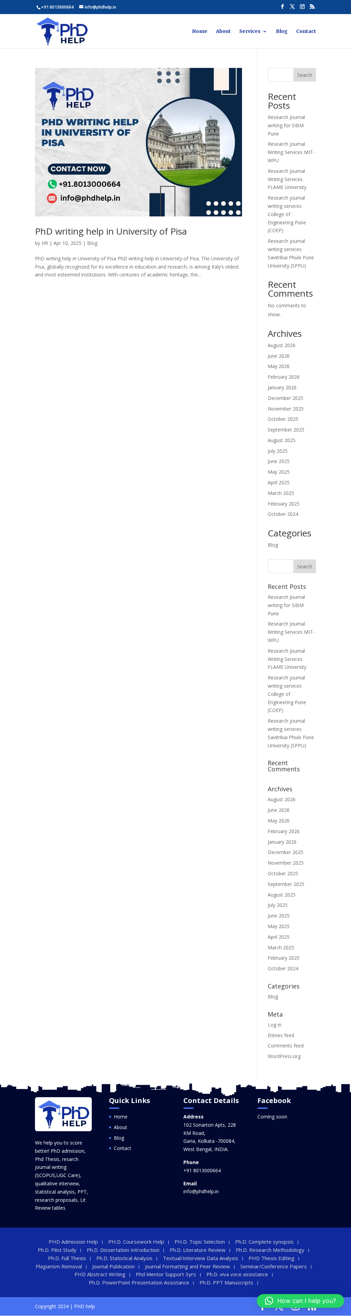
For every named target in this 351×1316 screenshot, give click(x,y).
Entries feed (281, 1035)
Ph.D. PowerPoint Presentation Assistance (139, 1282)
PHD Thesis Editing (271, 1258)
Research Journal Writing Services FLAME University (287, 179)
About (223, 31)
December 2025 (285, 398)
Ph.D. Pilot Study (57, 1249)
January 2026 (282, 387)
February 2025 (284, 503)
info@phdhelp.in (201, 1191)
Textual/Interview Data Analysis (200, 1258)
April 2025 (279, 482)
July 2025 (278, 451)
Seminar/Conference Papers (273, 1266)
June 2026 (279, 356)
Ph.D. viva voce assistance (237, 1274)
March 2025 (281, 493)
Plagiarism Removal (59, 1266)
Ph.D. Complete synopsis (264, 1241)
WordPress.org (284, 1056)
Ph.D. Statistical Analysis (124, 1258)
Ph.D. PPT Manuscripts (226, 1282)
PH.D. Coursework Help (136, 1241)
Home (199, 31)
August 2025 (281, 440)
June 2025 (279, 461)
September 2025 (286, 429)
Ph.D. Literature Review (198, 1249)
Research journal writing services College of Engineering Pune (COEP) (287, 214)
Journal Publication (113, 1266)
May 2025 (279, 472)
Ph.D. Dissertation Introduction (123, 1249)
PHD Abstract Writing (99, 1274)
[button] (300, 1301)
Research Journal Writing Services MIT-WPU (291, 152)
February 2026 (284, 377)
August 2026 (281, 345)
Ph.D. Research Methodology (270, 1249)
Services (250, 31)
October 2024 (283, 514)
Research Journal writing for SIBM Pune (286, 125)
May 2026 (279, 366)
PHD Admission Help (73, 1241)
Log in (274, 1024)
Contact (306, 31)
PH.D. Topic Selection (199, 1241)
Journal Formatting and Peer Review (187, 1266)
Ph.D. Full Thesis (67, 1258)
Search (304, 75)
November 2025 (286, 408)
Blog (282, 31)
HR (44, 243)
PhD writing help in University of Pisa (111, 231)
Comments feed (286, 1045)
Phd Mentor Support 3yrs (166, 1274)
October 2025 (283, 419)
